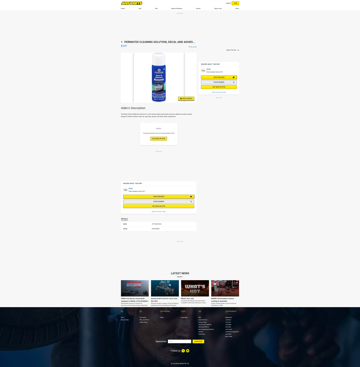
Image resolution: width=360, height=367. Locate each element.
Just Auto (228, 320)
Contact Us (201, 334)
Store (237, 8)
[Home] (131, 3)
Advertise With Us (203, 327)
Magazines (228, 317)
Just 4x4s (228, 327)
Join (235, 3)
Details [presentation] (124, 219)
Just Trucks (228, 329)
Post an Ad (143, 317)
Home (123, 8)
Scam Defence (202, 320)
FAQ (199, 317)
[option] (159, 78)
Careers (200, 331)
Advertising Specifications (206, 329)
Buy (140, 8)
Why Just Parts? (144, 320)
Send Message (158, 196)
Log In (228, 3)
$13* (124, 46)
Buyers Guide (125, 320)
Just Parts (228, 334)
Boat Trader (228, 336)
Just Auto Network (230, 311)
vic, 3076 (193, 47)
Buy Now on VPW (158, 138)
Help (199, 311)
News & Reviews (176, 8)
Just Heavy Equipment (232, 331)
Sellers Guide (143, 322)
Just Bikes (228, 324)
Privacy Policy (202, 322)
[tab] (124, 218)
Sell (156, 8)
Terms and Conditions (204, 324)
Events (198, 8)
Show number (158, 201)
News (162, 317)
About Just (218, 8)
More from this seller (159, 211)
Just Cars (228, 322)
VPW (131, 189)
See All (179, 277)
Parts (122, 317)
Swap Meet (184, 317)
